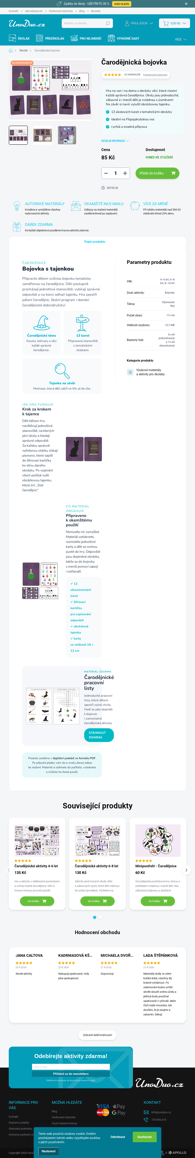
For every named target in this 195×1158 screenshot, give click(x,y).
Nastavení (48, 1151)
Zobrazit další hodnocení (97, 1035)
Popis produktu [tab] (94, 242)
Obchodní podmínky (20, 1128)
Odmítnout (118, 1137)
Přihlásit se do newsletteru (71, 1073)
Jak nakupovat (33, 11)
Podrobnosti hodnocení (155, 74)
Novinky (96, 11)
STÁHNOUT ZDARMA (97, 735)
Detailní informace (113, 140)
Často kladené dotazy (64, 1123)
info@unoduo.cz (161, 1112)
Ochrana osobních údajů (23, 1134)
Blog (82, 11)
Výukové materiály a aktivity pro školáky (150, 372)
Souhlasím (144, 1137)
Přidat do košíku (152, 173)
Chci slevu (121, 4)
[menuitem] (21, 38)
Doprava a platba (19, 1122)
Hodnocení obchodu (61, 11)
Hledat (108, 23)
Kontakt (13, 11)
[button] (95, 917)
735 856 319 (158, 1119)
